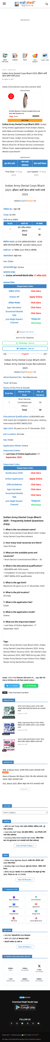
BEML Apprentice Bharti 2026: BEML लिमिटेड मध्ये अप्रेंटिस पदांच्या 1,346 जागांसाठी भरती (31, 725)
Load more (24, 789)
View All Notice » (25, 947)
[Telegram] (26, 82)
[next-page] (7, 755)
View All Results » (25, 880)
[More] (42, 82)
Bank (4, 750)
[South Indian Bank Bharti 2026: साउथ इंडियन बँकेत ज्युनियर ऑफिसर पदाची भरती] (9, 745)
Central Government (8, 717)
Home (4, 70)
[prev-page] (3, 755)
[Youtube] (38, 1023)
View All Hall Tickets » (25, 846)
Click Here (36, 313)
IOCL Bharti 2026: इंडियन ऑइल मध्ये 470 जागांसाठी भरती (23, 784)
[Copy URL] (37, 82)
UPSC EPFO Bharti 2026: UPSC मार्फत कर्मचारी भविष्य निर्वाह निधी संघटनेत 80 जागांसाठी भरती (31, 708)
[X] (31, 82)
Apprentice (6, 734)
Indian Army (12, 70)
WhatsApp (36, 323)
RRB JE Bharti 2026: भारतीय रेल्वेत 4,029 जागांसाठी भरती (23, 770)
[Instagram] (17, 1023)
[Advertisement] (25, 35)
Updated (5, 772)
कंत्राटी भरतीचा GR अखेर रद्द (13, 941)
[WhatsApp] (20, 82)
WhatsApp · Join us (27, 343)
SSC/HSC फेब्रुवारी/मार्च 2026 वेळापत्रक (17, 935)
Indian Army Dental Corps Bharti (18, 692)
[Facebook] (15, 82)
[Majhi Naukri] (25, 4)
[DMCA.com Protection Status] (25, 997)
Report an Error (25, 331)
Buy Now (25, 120)
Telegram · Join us (26, 348)
